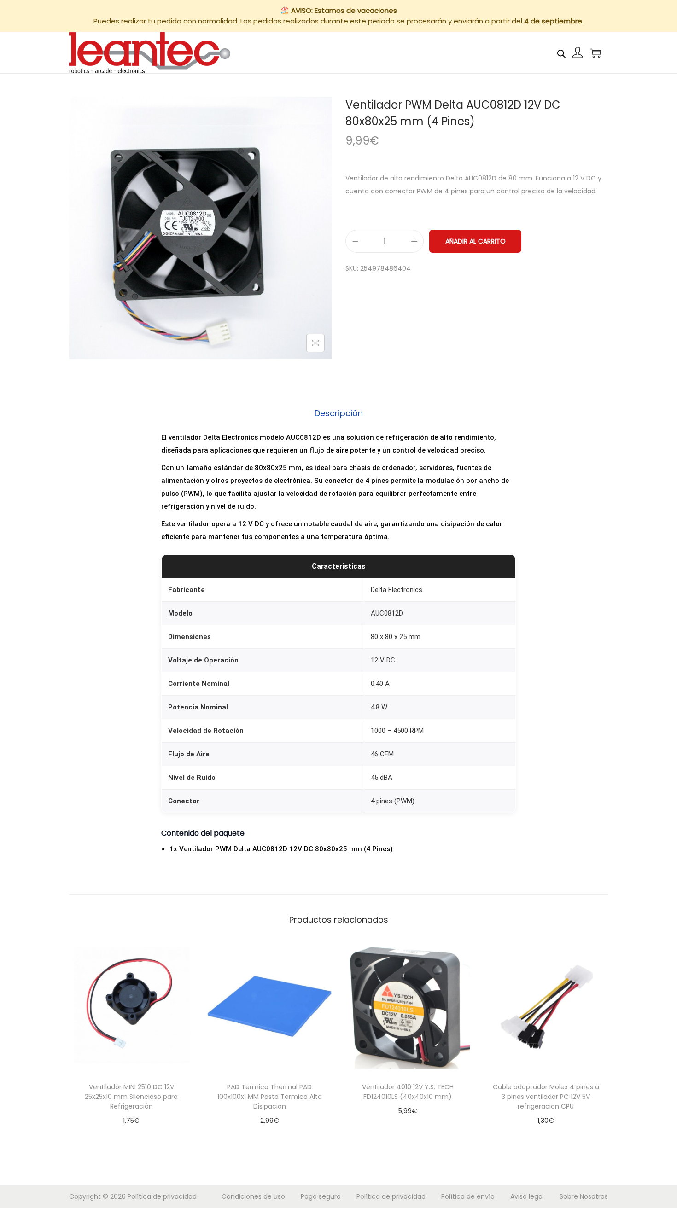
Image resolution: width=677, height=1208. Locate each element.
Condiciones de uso (253, 1196)
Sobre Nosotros (584, 1196)
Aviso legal (527, 1196)
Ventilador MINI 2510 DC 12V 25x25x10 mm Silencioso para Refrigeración (131, 1096)
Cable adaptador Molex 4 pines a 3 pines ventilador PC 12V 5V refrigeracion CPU (546, 1096)
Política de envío (468, 1196)
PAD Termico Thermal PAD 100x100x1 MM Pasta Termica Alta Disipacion (269, 1096)
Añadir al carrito (475, 241)
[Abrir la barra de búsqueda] (561, 52)
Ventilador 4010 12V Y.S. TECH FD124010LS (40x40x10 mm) (408, 1091)
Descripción (339, 413)
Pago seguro (321, 1196)
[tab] (339, 413)
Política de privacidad (162, 1196)
